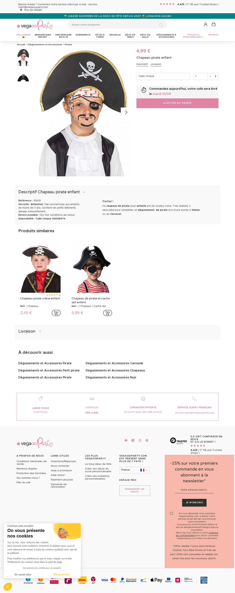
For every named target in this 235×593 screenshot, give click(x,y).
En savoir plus (23, 574)
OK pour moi (61, 574)
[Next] (126, 113)
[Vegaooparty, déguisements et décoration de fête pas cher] (35, 23)
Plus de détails (33, 10)
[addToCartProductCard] (56, 313)
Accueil (21, 44)
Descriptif (142, 64)
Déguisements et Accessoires (45, 44)
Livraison (156, 64)
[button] (7, 586)
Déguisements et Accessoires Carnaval (114, 363)
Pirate (68, 44)
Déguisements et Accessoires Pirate (45, 363)
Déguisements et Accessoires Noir (111, 377)
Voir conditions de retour (60, 215)
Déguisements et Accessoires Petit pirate (49, 370)
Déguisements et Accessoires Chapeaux (115, 370)
